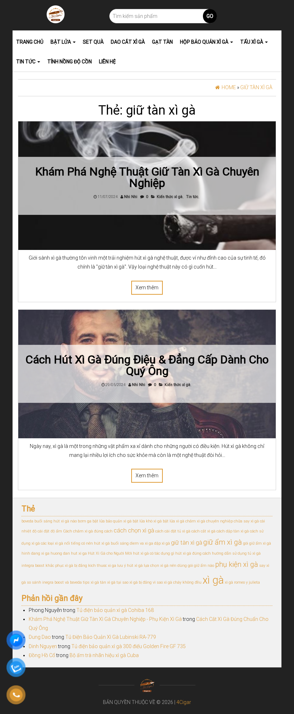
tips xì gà (91, 582)
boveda (27, 521)
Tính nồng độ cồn (69, 61)
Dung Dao (40, 637)
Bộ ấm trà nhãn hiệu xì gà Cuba (104, 655)
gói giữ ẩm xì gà (257, 543)
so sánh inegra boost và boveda (54, 582)
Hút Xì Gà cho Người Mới (110, 553)
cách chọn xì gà (134, 530)
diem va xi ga (141, 543)
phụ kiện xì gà (236, 564)
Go (210, 16)
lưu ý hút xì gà (130, 565)
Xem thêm (147, 287)
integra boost (33, 565)
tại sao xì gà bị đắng (134, 582)
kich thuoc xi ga (102, 565)
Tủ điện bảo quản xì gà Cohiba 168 (115, 610)
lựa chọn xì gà (156, 565)
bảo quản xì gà (119, 521)
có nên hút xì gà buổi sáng (105, 543)
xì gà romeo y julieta (242, 582)
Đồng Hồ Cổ (42, 655)
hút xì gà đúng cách (193, 553)
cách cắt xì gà (203, 531)
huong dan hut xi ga (69, 553)
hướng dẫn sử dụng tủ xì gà (236, 553)
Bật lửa (61, 42)
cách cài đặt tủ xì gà (172, 531)
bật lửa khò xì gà (147, 521)
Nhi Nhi (130, 196)
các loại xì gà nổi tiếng (60, 543)
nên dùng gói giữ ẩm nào (192, 565)
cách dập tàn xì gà (233, 531)
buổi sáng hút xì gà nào (55, 521)
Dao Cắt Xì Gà (128, 42)
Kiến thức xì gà (169, 196)
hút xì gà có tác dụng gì (153, 553)
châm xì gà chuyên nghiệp (209, 521)
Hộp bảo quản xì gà (204, 42)
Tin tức (26, 61)
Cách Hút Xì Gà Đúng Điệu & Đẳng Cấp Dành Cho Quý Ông (147, 365)
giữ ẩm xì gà (222, 542)
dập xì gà (162, 543)
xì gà (213, 580)
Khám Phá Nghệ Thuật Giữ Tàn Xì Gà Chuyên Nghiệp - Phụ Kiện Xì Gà (105, 619)
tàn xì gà (107, 582)
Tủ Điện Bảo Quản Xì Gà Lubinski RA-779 (110, 637)
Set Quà (93, 42)
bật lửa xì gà (173, 521)
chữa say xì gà (246, 521)
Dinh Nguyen (43, 646)
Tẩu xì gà (252, 42)
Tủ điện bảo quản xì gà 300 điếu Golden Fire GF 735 (128, 646)
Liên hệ (107, 61)
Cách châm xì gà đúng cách (88, 531)
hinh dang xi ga (35, 553)
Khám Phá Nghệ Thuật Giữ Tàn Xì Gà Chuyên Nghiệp (147, 177)
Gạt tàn (162, 42)
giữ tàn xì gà (186, 542)
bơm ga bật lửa (91, 521)
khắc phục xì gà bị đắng (66, 565)
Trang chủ (29, 42)
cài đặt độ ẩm (50, 531)
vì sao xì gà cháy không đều (177, 582)
